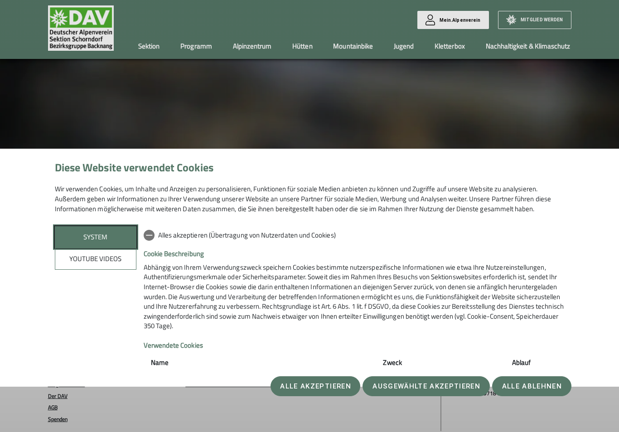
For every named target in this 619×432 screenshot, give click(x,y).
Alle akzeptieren (315, 386)
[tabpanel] (354, 321)
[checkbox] (354, 235)
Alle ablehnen (532, 386)
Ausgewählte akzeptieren (426, 386)
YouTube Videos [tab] (95, 258)
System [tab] (95, 237)
